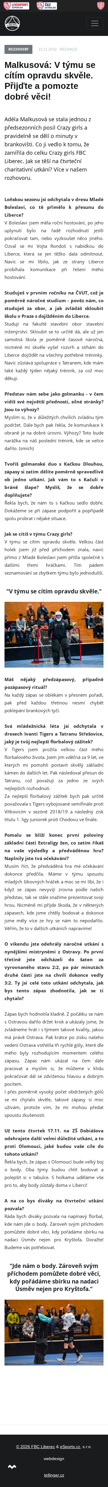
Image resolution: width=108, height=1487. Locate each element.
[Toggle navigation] (94, 23)
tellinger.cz (54, 1475)
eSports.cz (70, 1446)
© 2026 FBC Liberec (35, 1446)
